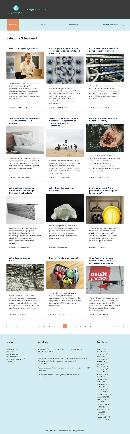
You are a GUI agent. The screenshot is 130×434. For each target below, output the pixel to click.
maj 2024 (100, 407)
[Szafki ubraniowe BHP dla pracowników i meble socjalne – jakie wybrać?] (105, 210)
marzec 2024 (101, 412)
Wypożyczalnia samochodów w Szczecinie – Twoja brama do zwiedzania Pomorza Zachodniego (63, 122)
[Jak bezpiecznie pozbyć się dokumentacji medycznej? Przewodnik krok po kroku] (25, 210)
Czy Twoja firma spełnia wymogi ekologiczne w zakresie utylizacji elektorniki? (64, 51)
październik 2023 (102, 417)
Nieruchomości (11, 357)
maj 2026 (100, 357)
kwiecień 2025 (102, 384)
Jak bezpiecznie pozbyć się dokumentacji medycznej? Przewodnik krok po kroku (21, 190)
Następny (117, 326)
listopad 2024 (101, 392)
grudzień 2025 (102, 369)
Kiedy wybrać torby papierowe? (63, 258)
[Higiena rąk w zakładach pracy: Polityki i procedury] (105, 138)
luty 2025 (100, 387)
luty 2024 (100, 414)
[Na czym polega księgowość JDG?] (25, 65)
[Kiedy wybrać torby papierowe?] (65, 275)
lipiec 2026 (100, 352)
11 (90, 326)
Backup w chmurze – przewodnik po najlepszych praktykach (104, 49)
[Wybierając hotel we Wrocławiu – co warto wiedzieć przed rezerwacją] (25, 140)
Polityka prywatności (78, 431)
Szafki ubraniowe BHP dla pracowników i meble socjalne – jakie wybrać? (103, 190)
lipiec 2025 (100, 377)
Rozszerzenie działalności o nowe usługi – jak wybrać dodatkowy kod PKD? (64, 368)
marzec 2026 (101, 362)
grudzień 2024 (102, 389)
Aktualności (13, 25)
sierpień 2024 (101, 399)
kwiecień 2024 (102, 409)
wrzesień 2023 (102, 419)
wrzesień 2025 (102, 374)
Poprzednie (13, 326)
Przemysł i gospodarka (110, 25)
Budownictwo (73, 25)
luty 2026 (100, 364)
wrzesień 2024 (102, 397)
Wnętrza (9, 362)
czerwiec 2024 (102, 404)
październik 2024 (102, 394)
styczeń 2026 (101, 367)
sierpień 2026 (101, 349)
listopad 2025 (101, 372)
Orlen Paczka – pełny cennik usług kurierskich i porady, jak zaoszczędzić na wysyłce (102, 260)
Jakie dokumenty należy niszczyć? (20, 259)
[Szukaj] (123, 25)
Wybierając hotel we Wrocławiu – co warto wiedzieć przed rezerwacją (24, 120)
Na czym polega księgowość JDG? (24, 48)
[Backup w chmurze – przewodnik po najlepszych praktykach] (105, 68)
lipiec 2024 (100, 402)
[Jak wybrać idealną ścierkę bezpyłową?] (65, 207)
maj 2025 (100, 382)
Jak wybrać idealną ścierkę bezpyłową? (61, 189)
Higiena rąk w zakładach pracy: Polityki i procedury (103, 119)
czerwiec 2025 (102, 379)
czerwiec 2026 (102, 354)
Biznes (43, 25)
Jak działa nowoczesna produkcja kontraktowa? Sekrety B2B (59, 375)
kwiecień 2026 (102, 359)
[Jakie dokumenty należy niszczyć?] (25, 277)
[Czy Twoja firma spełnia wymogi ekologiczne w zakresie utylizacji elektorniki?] (65, 70)
